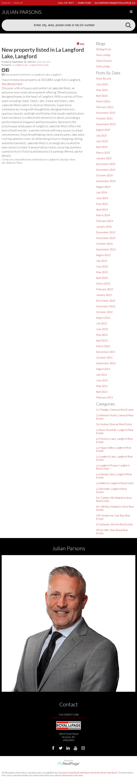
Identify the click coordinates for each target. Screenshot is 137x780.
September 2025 (106, 124)
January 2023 (104, 294)
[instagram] (83, 748)
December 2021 (105, 351)
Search (128, 25)
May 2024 (102, 203)
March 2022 (103, 346)
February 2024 (104, 220)
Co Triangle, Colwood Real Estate (115, 409)
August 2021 (103, 368)
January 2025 (104, 158)
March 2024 (103, 215)
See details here (12, 84)
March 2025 (103, 152)
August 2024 (103, 186)
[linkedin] (68, 748)
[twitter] (61, 748)
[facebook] (53, 748)
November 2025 (105, 112)
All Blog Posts (103, 49)
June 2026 (102, 84)
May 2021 (102, 385)
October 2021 (104, 357)
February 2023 (104, 289)
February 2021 (104, 397)
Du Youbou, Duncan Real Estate (114, 424)
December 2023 (105, 232)
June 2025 (102, 141)
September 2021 (106, 363)
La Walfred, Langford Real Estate (114, 483)
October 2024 (104, 175)
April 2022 (102, 340)
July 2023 (101, 260)
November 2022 (105, 306)
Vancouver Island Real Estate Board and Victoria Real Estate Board (87, 772)
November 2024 (105, 169)
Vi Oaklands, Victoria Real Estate (114, 524)
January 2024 (104, 226)
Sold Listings (103, 66)
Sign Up (18, 2)
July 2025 (101, 135)
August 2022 (103, 317)
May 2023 (102, 272)
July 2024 (101, 192)
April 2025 (102, 146)
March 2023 (103, 283)
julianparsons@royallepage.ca (68, 717)
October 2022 (104, 311)
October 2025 (104, 118)
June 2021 (102, 380)
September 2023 (106, 249)
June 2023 (102, 266)
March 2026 (103, 101)
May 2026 (102, 89)
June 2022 (102, 329)
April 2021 (102, 391)
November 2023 (105, 237)
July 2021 (101, 374)
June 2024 (102, 198)
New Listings (103, 54)
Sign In (6, 2)
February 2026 (104, 107)
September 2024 (106, 181)
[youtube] (76, 748)
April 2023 (102, 277)
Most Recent (103, 78)
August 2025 (103, 129)
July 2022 (101, 323)
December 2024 (105, 163)
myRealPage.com (68, 764)
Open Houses (104, 60)
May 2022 (102, 334)
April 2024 (102, 209)
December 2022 (105, 300)
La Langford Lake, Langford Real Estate (30, 65)
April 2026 (102, 95)
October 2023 (104, 243)
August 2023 (103, 255)
